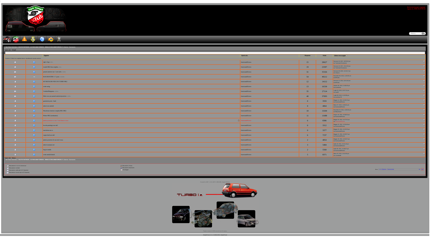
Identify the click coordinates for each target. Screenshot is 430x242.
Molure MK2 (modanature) (50, 115)
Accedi (416, 7)
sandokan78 (338, 97)
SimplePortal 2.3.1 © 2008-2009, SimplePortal (215, 235)
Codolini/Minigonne (48, 91)
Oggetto (46, 55)
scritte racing (46, 86)
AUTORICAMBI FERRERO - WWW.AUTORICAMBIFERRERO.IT (46, 47)
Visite (324, 55)
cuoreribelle (338, 155)
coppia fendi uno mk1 (49, 135)
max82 (337, 92)
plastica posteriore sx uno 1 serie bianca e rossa (55, 120)
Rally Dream (338, 111)
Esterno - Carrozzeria (69, 47)
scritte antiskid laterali (49, 154)
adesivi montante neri (48, 145)
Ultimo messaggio (340, 55)
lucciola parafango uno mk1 (50, 125)
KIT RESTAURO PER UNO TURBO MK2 (55, 81)
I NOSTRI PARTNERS (23, 47)
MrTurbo (337, 77)
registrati (422, 7)
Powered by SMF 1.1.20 (206, 182)
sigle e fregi (46, 62)
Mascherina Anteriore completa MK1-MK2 (54, 111)
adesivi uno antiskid (48, 106)
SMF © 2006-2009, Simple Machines (221, 182)
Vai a (376, 169)
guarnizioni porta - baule (49, 101)
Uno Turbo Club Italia (11, 47)
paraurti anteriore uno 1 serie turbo (52, 72)
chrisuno (337, 72)
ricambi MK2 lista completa (50, 67)
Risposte (307, 55)
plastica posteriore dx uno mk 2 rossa (53, 140)
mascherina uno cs (48, 130)
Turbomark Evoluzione (341, 63)
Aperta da (244, 55)
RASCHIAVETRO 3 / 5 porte (51, 77)
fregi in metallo (47, 149)
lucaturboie (338, 87)
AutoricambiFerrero (246, 62)
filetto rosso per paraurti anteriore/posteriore (54, 96)
